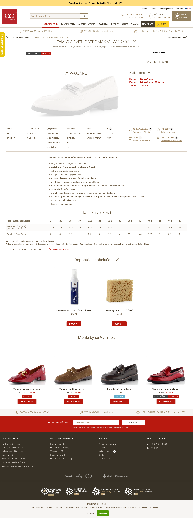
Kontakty (102, 455)
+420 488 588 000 (159, 444)
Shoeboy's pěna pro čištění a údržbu (74, 310)
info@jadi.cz (156, 447)
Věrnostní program (166, 9)
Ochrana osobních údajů (61, 458)
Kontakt (153, 9)
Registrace (166, 17)
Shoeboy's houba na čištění (119, 310)
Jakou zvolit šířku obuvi (13, 451)
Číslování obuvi (9, 455)
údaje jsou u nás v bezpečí (86, 427)
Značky (135, 24)
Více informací (155, 507)
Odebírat (133, 423)
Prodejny (144, 9)
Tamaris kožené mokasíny (119, 389)
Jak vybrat (179, 9)
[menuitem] (50, 24)
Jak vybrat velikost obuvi (13, 447)
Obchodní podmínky (59, 447)
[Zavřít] (190, 3)
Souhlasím (103, 513)
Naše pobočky (106, 451)
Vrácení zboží (56, 451)
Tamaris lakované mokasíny (27, 389)
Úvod (8, 37)
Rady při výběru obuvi (12, 444)
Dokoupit (73, 324)
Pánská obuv (68, 24)
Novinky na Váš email (58, 422)
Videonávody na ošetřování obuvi (17, 466)
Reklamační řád (57, 455)
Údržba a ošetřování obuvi (14, 462)
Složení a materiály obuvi (13, 458)
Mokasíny (29, 37)
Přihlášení (157, 17)
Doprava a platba (58, 444)
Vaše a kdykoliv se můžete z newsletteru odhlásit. (101, 427)
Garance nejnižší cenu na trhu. (171, 139)
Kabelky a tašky (87, 24)
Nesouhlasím (90, 513)
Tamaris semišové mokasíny (73, 389)
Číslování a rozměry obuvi (60, 249)
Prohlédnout (27, 402)
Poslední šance (119, 24)
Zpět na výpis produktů (177, 37)
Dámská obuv (50, 24)
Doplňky (103, 24)
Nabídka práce (105, 458)
